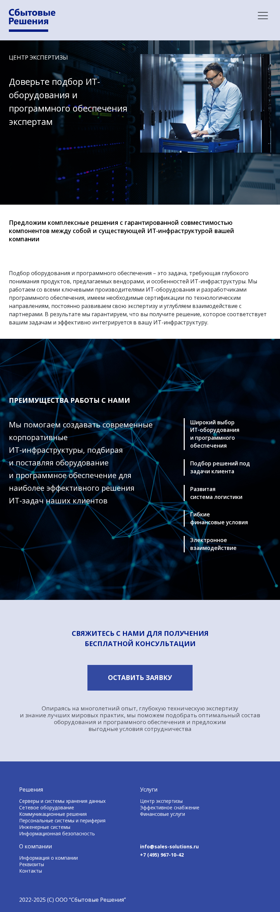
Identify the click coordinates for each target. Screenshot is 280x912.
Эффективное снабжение (169, 807)
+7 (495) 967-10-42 (162, 854)
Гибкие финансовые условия (219, 518)
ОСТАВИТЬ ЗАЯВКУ (140, 677)
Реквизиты (31, 864)
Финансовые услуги (162, 814)
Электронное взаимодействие (213, 544)
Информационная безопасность (57, 833)
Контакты (30, 871)
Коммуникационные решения (53, 814)
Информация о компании (48, 858)
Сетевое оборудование (46, 807)
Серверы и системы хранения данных (62, 801)
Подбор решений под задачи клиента (220, 467)
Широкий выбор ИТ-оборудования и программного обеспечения (214, 434)
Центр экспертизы (161, 801)
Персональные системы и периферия (62, 820)
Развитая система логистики (216, 493)
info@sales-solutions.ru (169, 846)
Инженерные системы (44, 827)
